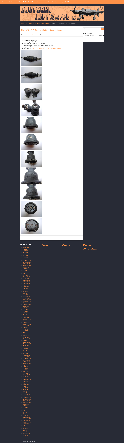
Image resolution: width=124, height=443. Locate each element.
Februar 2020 (26, 375)
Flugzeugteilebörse (65, 2)
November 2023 (27, 301)
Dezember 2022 (27, 319)
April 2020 (25, 371)
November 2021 (27, 340)
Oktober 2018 (26, 401)
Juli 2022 (25, 327)
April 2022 (25, 332)
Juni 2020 (25, 368)
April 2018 (25, 410)
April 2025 (25, 273)
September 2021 (27, 344)
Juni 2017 (25, 427)
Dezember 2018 (27, 397)
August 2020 (26, 365)
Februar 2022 (26, 335)
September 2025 (27, 265)
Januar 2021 (26, 357)
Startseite (4, 2)
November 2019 (27, 379)
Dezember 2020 (27, 358)
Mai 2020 (25, 370)
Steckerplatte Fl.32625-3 (38, 48)
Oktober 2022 (26, 322)
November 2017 (27, 419)
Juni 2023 (25, 309)
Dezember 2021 (27, 339)
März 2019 (25, 393)
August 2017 (26, 423)
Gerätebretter (39, 2)
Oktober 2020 (26, 361)
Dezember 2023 (27, 299)
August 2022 (26, 326)
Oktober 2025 (26, 264)
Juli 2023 (25, 308)
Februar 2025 (26, 277)
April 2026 (25, 254)
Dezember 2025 (27, 260)
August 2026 (26, 247)
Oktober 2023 (26, 303)
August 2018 (26, 404)
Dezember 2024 (27, 280)
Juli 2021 (25, 347)
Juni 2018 (25, 407)
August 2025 (26, 267)
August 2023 (26, 306)
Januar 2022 (26, 337)
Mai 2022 (25, 331)
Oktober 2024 (26, 283)
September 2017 (27, 422)
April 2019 (25, 391)
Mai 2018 (25, 409)
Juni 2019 (25, 388)
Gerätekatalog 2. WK (14, 2)
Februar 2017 (26, 433)
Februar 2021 (26, 355)
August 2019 (26, 384)
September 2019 (27, 383)
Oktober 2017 (26, 420)
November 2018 (27, 399)
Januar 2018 (26, 415)
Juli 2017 (25, 425)
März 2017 (25, 432)
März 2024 (25, 295)
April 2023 (25, 313)
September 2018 (27, 402)
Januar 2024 (26, 298)
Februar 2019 (26, 394)
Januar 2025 (26, 278)
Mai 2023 (25, 311)
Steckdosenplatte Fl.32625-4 (54, 48)
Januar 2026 (26, 259)
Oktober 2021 (26, 342)
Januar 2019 (26, 396)
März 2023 (25, 314)
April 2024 (25, 293)
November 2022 (27, 321)
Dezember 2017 (27, 417)
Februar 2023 (26, 316)
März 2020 (25, 373)
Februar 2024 (26, 296)
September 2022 (27, 324)
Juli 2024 (25, 288)
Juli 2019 (25, 386)
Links (45, 245)
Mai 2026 (25, 252)
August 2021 (26, 345)
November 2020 (27, 360)
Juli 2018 (25, 406)
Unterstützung (91, 249)
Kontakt (88, 245)
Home (22, 23)
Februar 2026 (26, 257)
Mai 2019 (25, 389)
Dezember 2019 (27, 378)
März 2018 (25, 412)
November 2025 (27, 262)
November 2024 (27, 281)
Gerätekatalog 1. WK (28, 2)
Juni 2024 (25, 290)
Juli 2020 (25, 366)
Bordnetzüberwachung (43, 23)
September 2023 (27, 304)
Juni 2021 (25, 348)
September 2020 (27, 363)
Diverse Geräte (36, 34)
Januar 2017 (26, 435)
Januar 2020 (26, 376)
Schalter (53, 34)
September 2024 (27, 285)
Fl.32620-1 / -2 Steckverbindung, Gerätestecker (41, 30)
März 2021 (25, 353)
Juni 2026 (25, 251)
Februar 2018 (26, 414)
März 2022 (25, 334)
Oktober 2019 (26, 381)
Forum (67, 245)
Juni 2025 (25, 270)
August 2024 (26, 286)
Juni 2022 (25, 329)
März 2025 (25, 275)
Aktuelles (47, 2)
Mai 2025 (25, 272)
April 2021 (25, 352)
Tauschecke (55, 2)
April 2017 (25, 430)
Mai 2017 (25, 428)
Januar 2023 (26, 317)
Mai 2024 (25, 291)
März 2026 (25, 255)
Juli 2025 (25, 269)
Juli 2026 (25, 249)
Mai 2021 (25, 350)
